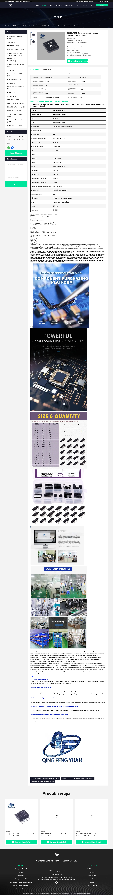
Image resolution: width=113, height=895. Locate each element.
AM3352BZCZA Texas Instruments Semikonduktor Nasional (77, 778)
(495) (15, 65)
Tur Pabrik (92, 872)
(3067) (15, 121)
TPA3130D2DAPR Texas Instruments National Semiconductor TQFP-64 (89, 835)
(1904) (15, 49)
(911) (13, 60)
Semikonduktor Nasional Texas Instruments (28, 25)
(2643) (14, 110)
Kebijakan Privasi (92, 885)
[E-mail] (12, 148)
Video (50, 5)
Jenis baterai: (35, 126)
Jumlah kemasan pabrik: (36, 194)
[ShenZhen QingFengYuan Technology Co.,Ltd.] (10, 5)
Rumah (37, 5)
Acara (77, 5)
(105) (13, 46)
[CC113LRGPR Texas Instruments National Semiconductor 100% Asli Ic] (51, 46)
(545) (11, 83)
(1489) (14, 54)
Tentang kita (59, 5)
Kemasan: (34, 154)
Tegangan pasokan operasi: (40, 138)
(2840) (15, 103)
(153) (12, 92)
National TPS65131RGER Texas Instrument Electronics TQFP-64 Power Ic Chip (54, 835)
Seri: (32, 150)
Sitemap (92, 882)
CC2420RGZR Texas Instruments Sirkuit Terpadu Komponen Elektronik (20, 835)
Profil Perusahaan (92, 869)
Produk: (33, 122)
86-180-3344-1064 (103, 1)
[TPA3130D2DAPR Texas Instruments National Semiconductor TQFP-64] (91, 816)
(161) (16, 75)
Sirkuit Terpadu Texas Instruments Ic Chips (43, 781)
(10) (15, 125)
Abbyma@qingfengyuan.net (85, 1)
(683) (11, 42)
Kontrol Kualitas (92, 875)
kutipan (102, 5)
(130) (15, 87)
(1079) (14, 115)
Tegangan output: (36, 130)
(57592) (14, 37)
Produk (44, 5)
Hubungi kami (69, 5)
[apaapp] (8, 147)
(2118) (16, 107)
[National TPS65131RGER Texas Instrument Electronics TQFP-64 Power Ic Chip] (56, 816)
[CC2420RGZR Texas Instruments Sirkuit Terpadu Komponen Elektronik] (21, 816)
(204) (11, 70)
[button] (8, 820)
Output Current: (36, 134)
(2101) (15, 99)
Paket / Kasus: (35, 142)
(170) (11, 96)
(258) (14, 79)
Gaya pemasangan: (37, 146)
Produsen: (34, 110)
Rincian (55, 118)
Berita (92, 878)
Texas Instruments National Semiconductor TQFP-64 (45, 778)
